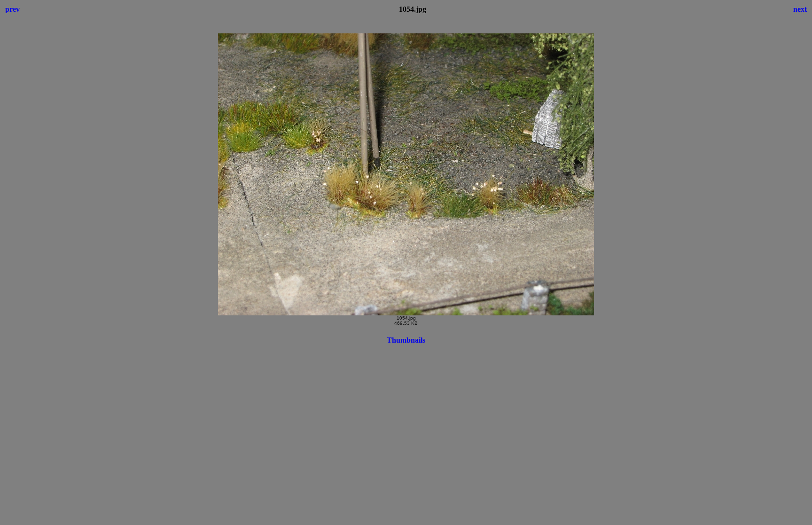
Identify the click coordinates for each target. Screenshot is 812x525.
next (800, 9)
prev (12, 9)
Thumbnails (406, 340)
